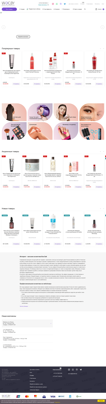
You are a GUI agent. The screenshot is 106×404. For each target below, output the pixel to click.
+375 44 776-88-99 (57, 376)
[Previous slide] (3, 27)
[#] (53, 4)
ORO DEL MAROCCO (32, 180)
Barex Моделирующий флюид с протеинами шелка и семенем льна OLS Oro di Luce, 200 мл (53, 175)
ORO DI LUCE (53, 180)
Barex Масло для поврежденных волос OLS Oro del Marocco (74, 175)
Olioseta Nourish (32, 237)
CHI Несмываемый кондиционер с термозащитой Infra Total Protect (53, 72)
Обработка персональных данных (38, 387)
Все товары (9, 9)
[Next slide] (102, 27)
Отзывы (82, 4)
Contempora (11, 77)
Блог (103, 4)
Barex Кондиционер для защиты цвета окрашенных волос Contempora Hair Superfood (11, 72)
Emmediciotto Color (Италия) (53, 237)
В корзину (16, 84)
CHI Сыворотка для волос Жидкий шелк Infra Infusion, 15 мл (73, 72)
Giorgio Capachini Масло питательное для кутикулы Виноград (94, 232)
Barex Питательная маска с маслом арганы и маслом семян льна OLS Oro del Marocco (32, 175)
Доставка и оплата (73, 4)
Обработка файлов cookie (36, 384)
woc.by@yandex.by (72, 373)
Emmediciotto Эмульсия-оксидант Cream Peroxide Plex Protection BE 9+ (53, 232)
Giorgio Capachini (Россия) (94, 237)
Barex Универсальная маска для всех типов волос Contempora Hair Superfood (11, 175)
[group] (53, 26)
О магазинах (90, 4)
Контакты (97, 4)
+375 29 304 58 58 (43, 3)
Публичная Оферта (34, 390)
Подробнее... (58, 402)
